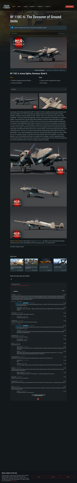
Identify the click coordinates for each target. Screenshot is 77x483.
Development (62, 33)
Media (19, 6)
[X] (11, 279)
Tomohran (19, 330)
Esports (47, 6)
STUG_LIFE (19, 316)
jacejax (18, 351)
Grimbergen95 (20, 339)
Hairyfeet (13, 368)
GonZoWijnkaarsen (15, 356)
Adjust (68, 476)
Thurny (12, 343)
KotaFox (18, 391)
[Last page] (52, 399)
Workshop (32, 6)
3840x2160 (62, 70)
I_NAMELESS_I (14, 320)
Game (13, 6)
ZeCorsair (13, 294)
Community (39, 6)
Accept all (53, 476)
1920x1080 (49, 70)
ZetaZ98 (18, 363)
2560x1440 (55, 70)
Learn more (14, 480)
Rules (63, 290)
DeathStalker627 (15, 335)
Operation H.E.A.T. (36, 241)
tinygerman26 (20, 360)
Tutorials (25, 6)
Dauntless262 (14, 381)
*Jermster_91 (14, 313)
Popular (16, 291)
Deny (39, 476)
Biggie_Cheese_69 (20, 372)
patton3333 (19, 307)
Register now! (70, 6)
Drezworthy (13, 376)
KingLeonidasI (20, 346)
